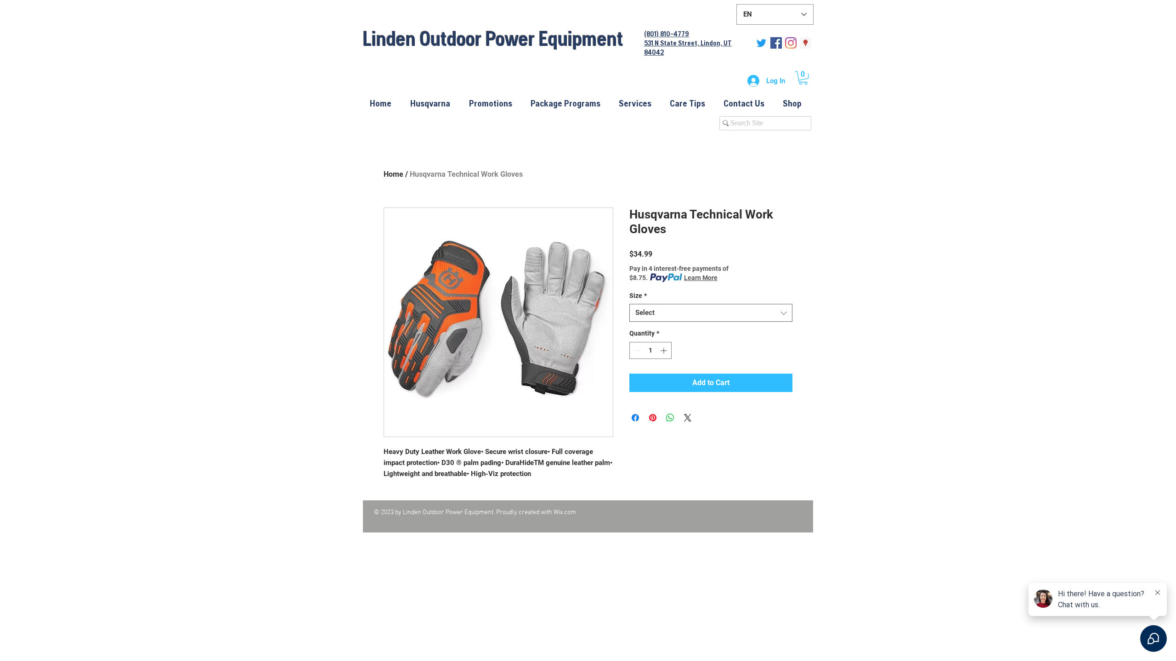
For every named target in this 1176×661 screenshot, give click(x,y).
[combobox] (710, 313)
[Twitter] (761, 43)
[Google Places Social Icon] (805, 43)
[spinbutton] (650, 350)
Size (638, 295)
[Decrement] (636, 350)
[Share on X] (687, 417)
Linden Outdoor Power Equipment (493, 38)
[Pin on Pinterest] (652, 417)
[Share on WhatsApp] (670, 417)
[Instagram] (791, 43)
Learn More (701, 277)
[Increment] (664, 350)
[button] (803, 77)
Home (393, 174)
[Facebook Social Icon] (776, 43)
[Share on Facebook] (635, 417)
